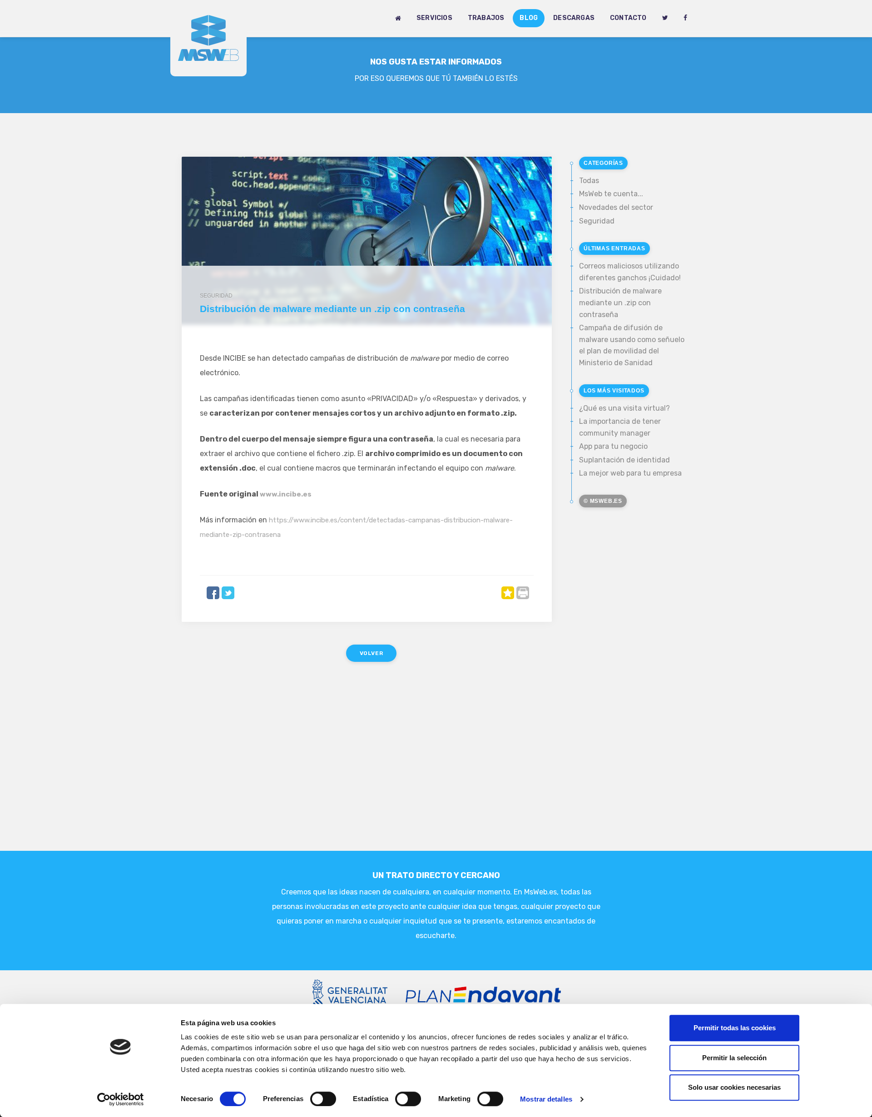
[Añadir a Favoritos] (507, 592)
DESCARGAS (574, 18)
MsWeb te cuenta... (611, 193)
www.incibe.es (286, 494)
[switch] (323, 1099)
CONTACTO (628, 18)
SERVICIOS (434, 18)
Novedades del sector (616, 207)
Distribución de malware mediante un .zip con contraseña (620, 302)
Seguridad (596, 221)
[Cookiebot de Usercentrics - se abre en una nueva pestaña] (120, 1099)
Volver (371, 653)
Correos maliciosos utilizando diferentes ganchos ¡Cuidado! (630, 272)
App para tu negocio (613, 446)
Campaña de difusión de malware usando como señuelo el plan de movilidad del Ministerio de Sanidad (631, 345)
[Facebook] (685, 18)
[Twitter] (665, 18)
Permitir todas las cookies (735, 1028)
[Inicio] (398, 18)
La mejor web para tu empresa (630, 473)
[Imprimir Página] (522, 592)
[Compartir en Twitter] (228, 592)
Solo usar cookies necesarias (734, 1087)
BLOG (529, 18)
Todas (589, 180)
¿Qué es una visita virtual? (624, 408)
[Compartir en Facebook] (213, 592)
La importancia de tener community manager (620, 427)
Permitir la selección (734, 1058)
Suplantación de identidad (624, 460)
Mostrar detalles (546, 1099)
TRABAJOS (486, 18)
